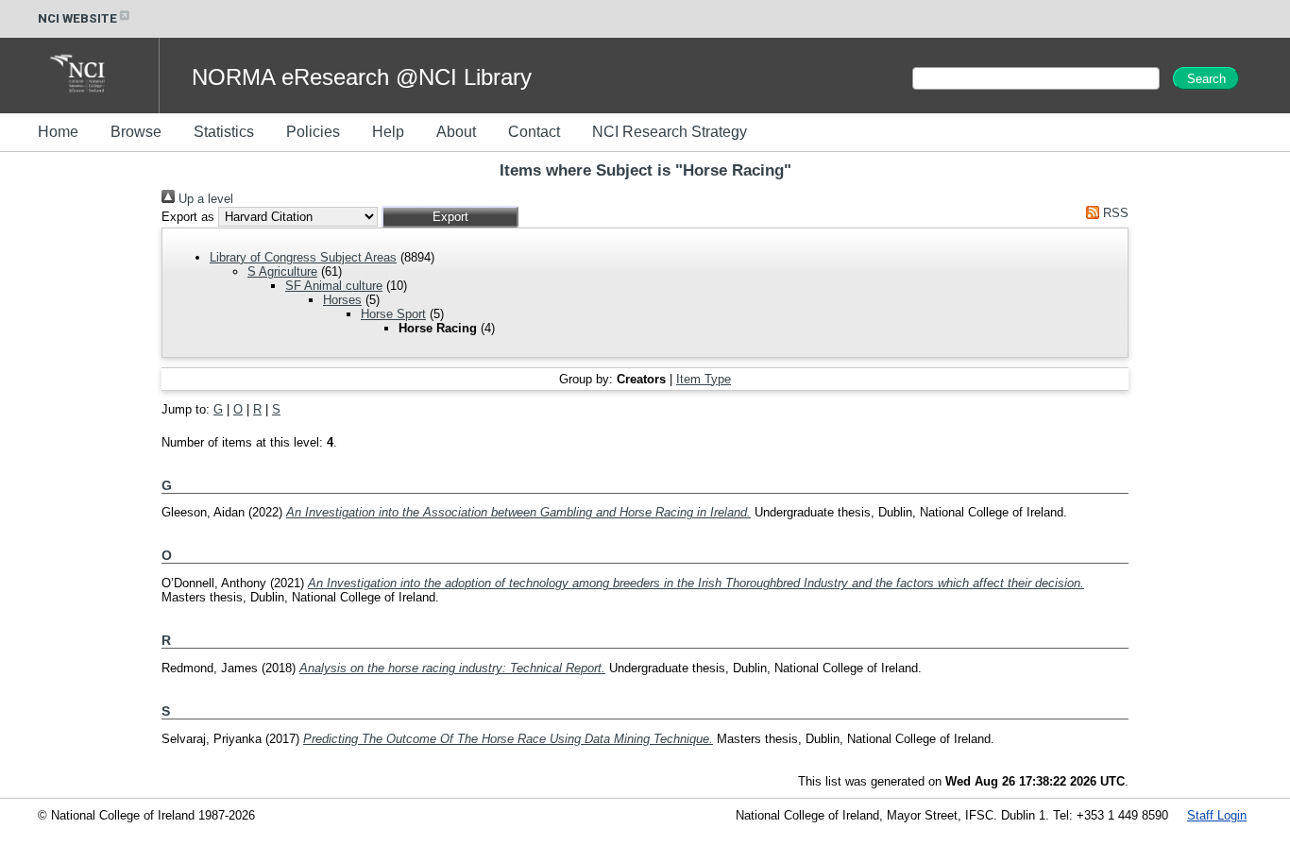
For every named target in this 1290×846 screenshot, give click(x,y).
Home (58, 132)
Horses (342, 300)
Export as (187, 217)
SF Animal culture (333, 286)
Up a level (204, 199)
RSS (1114, 213)
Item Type (703, 379)
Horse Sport (393, 314)
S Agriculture (282, 271)
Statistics (224, 132)
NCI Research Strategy (669, 132)
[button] (450, 217)
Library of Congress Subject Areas (303, 257)
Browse (135, 132)
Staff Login (1217, 815)
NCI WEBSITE (77, 18)
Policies (313, 132)
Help (388, 132)
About (456, 132)
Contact (534, 132)
